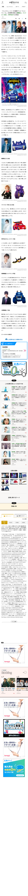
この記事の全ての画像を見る (15, 339)
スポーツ (17, 6)
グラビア (23, 6)
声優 (3, 6)
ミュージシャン (10, 6)
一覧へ (24, 672)
